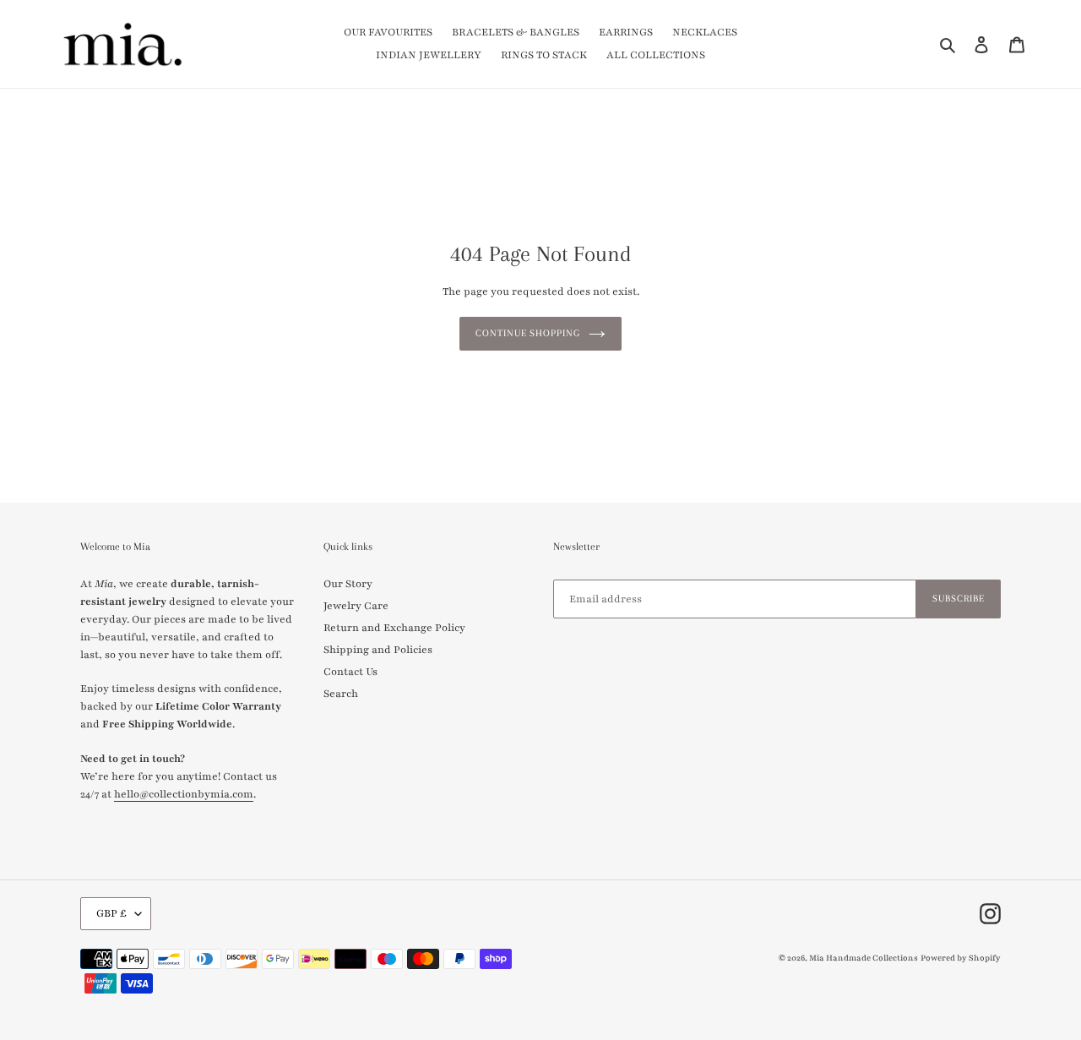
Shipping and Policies (377, 649)
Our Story (347, 584)
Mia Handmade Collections (863, 957)
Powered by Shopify (961, 957)
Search (340, 693)
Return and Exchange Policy (394, 627)
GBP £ (111, 913)
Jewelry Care (355, 606)
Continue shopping (527, 333)
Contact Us (350, 671)
